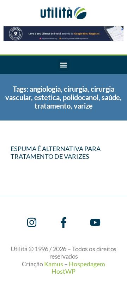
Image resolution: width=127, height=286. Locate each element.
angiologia (45, 89)
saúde (111, 97)
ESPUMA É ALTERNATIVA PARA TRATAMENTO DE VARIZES (56, 152)
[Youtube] (95, 222)
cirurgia (75, 89)
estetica (47, 97)
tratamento (53, 106)
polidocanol (80, 97)
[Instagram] (32, 222)
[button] (63, 65)
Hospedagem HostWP (78, 267)
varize (83, 106)
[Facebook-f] (63, 222)
